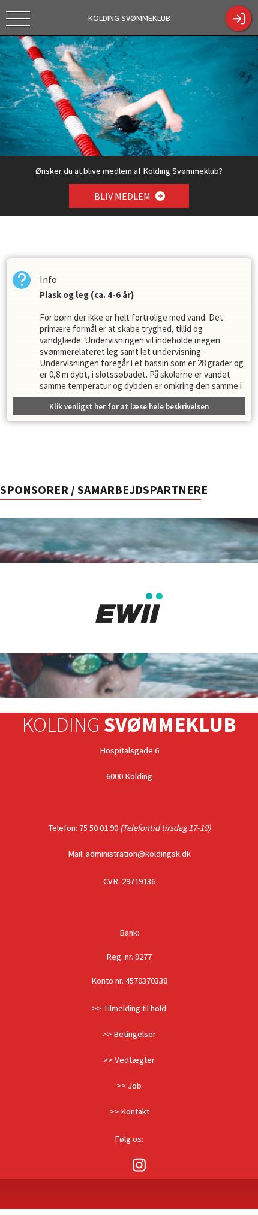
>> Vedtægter (129, 1059)
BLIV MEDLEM (123, 196)
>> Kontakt (129, 1111)
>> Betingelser (129, 1034)
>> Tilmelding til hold (129, 1008)
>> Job (129, 1085)
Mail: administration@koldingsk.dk (129, 853)
